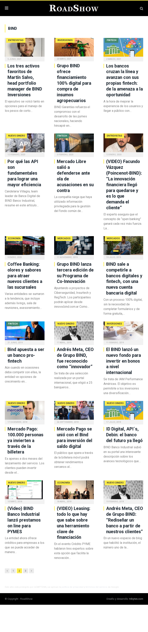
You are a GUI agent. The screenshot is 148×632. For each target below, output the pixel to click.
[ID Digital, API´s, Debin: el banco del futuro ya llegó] (123, 411)
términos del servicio (96, 587)
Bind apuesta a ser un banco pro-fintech (26, 355)
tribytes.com (136, 598)
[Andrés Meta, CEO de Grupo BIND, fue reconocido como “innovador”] (74, 331)
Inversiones (65, 40)
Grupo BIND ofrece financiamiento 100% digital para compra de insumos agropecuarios (74, 83)
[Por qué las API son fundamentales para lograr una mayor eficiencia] (25, 144)
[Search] (141, 8)
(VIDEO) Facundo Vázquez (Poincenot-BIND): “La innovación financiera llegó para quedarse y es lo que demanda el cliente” (124, 184)
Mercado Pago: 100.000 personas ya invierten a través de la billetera (25, 440)
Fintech (111, 40)
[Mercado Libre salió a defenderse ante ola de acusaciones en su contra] (74, 144)
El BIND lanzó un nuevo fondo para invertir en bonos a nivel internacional (123, 361)
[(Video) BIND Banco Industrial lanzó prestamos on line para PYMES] (25, 490)
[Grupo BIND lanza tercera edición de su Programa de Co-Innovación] (74, 246)
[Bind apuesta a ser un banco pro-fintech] (25, 331)
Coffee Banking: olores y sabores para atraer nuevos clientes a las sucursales (25, 276)
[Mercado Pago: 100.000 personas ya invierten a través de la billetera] (25, 411)
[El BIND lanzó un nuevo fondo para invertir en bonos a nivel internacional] (123, 331)
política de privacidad (72, 587)
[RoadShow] (74, 7)
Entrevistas (16, 40)
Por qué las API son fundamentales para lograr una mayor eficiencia (24, 173)
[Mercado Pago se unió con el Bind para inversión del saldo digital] (74, 411)
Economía (14, 238)
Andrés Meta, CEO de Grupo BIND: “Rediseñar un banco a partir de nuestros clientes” (124, 520)
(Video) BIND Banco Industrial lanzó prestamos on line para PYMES (24, 520)
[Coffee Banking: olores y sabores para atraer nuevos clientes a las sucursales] (25, 246)
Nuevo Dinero (16, 135)
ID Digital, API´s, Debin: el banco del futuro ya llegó (124, 434)
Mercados (64, 238)
